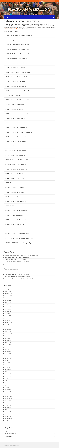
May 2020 (7, 324)
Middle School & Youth (10, 433)
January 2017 (8, 371)
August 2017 (7, 362)
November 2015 (8, 396)
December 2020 (8, 322)
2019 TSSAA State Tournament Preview (23, 272)
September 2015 (8, 398)
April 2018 (7, 349)
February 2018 (8, 351)
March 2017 (7, 367)
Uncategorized (8, 436)
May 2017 (7, 365)
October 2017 (8, 360)
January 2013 (8, 409)
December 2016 (8, 373)
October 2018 (8, 344)
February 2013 (8, 407)
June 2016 (7, 380)
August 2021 (7, 320)
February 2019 (8, 340)
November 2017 (8, 358)
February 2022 (8, 315)
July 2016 (7, 378)
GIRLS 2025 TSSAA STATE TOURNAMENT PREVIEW (17, 261)
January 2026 (8, 291)
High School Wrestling (10, 431)
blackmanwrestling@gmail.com (12, 28)
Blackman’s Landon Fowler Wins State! (21, 276)
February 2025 (8, 300)
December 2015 (8, 394)
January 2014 (8, 402)
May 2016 (7, 382)
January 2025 (8, 302)
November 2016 (8, 376)
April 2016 (7, 385)
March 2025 (7, 298)
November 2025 (8, 295)
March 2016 (7, 387)
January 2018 (8, 353)
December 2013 (8, 405)
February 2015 (8, 400)
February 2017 (8, 369)
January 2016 (8, 391)
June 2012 (7, 423)
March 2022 (7, 313)
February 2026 (8, 289)
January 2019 (8, 342)
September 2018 (8, 347)
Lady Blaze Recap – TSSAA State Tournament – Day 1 (17, 257)
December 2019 (8, 333)
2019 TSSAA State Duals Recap (21, 274)
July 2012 (7, 420)
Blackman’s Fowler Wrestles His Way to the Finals (23, 278)
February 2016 (8, 389)
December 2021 (8, 318)
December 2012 (8, 411)
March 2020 (7, 327)
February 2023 (8, 311)
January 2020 (8, 331)
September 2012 (8, 418)
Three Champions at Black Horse (18, 281)
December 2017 (8, 356)
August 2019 (7, 338)
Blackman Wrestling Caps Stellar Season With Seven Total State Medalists (21, 255)
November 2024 (8, 306)
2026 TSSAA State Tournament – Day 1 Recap (15, 259)
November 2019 (8, 335)
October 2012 (8, 416)
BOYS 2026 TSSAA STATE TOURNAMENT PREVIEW (17, 264)
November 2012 (8, 414)
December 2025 (8, 293)
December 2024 (8, 304)
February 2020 (8, 329)
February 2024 (8, 309)
